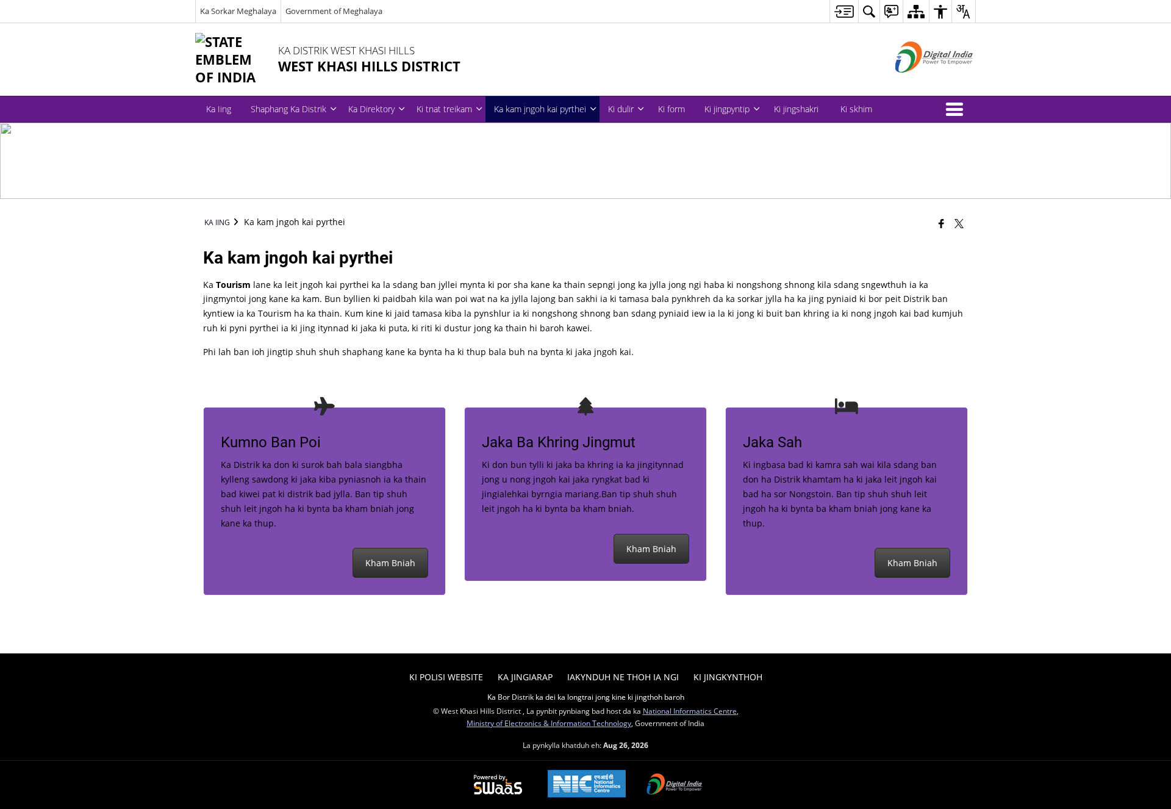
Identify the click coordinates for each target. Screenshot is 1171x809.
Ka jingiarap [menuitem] (525, 677)
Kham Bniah (390, 563)
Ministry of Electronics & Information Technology (549, 723)
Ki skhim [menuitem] (856, 109)
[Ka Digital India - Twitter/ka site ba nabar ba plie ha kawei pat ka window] (919, 82)
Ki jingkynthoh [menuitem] (727, 677)
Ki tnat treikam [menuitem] (444, 109)
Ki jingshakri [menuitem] (796, 109)
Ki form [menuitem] (671, 109)
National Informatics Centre (690, 711)
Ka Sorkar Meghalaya (238, 10)
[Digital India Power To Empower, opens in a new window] (674, 785)
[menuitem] (843, 11)
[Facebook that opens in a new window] (941, 223)
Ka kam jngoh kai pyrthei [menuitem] (540, 109)
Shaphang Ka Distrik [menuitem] (288, 109)
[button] (957, 109)
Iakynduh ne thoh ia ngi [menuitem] (623, 677)
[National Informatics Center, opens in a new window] (587, 785)
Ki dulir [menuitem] (621, 109)
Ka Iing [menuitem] (218, 109)
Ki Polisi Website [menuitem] (446, 677)
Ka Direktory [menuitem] (371, 109)
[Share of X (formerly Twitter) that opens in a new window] (959, 223)
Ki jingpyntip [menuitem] (727, 109)
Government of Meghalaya (333, 10)
